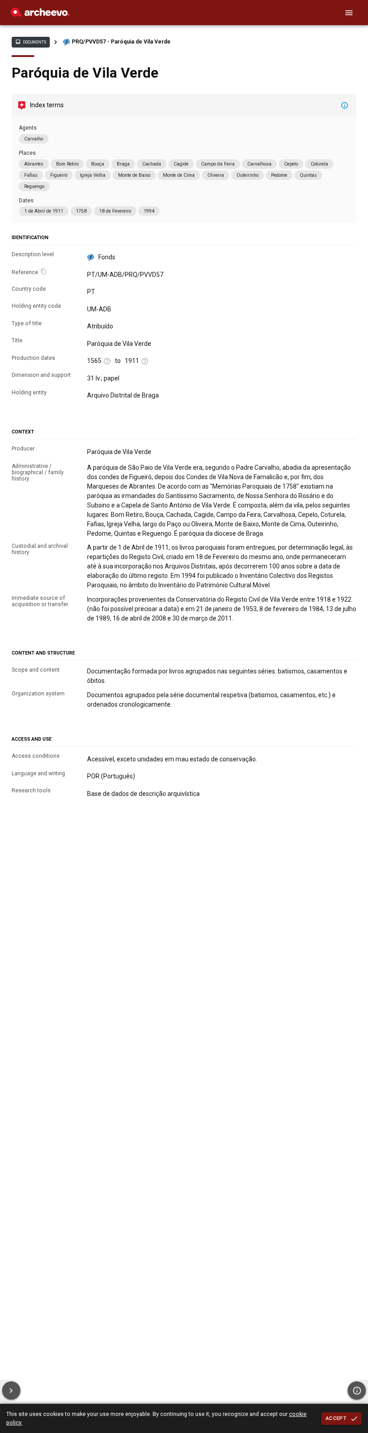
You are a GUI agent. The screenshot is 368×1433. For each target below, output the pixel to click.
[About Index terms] (344, 105)
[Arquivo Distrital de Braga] (40, 14)
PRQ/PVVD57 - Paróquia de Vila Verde (121, 42)
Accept (336, 1418)
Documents (30, 41)
